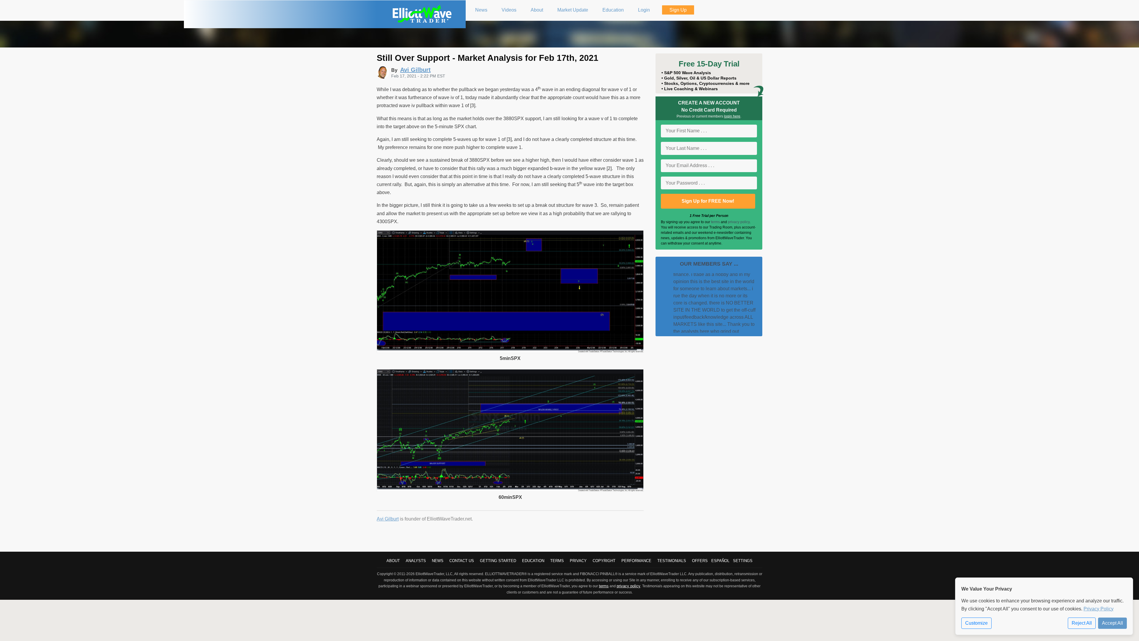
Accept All (1112, 623)
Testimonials (671, 561)
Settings (743, 561)
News (437, 561)
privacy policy (739, 222)
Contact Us (461, 561)
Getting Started (498, 561)
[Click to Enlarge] (510, 351)
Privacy (578, 561)
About (393, 561)
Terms (557, 561)
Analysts (416, 561)
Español (720, 561)
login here (732, 116)
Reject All (1082, 623)
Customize (976, 623)
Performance (636, 561)
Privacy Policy (1098, 608)
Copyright (604, 561)
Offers (700, 561)
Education (533, 561)
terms (715, 222)
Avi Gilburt (388, 518)
